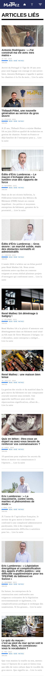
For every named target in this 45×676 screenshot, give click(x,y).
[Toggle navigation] (40, 4)
